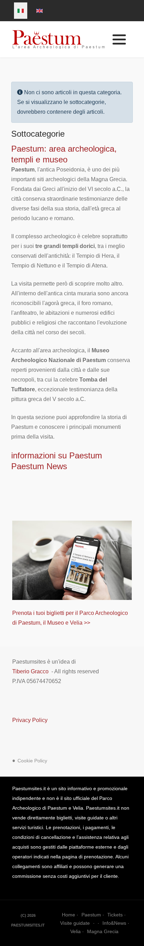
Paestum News (39, 466)
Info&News (114, 923)
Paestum (91, 914)
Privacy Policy (30, 720)
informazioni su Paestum (56, 455)
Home (68, 914)
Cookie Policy (32, 760)
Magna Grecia (102, 931)
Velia (75, 931)
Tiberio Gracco (30, 671)
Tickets (115, 914)
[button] (119, 40)
